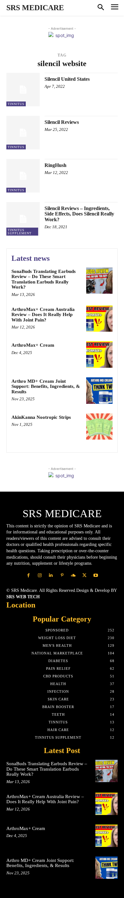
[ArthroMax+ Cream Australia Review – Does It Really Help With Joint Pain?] (99, 319)
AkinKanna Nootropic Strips (41, 417)
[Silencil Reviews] (23, 132)
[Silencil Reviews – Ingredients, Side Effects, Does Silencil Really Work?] (23, 219)
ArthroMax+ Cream (32, 345)
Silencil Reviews (62, 122)
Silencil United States (67, 79)
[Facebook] (28, 575)
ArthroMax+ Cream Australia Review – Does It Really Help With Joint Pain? (43, 314)
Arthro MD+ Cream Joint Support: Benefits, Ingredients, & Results (45, 386)
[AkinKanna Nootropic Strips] (99, 426)
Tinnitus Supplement (19, 231)
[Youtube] (96, 575)
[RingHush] (23, 175)
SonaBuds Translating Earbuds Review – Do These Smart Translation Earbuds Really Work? (43, 279)
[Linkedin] (51, 575)
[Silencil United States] (23, 89)
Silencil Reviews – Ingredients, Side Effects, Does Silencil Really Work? (79, 214)
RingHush (55, 165)
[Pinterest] (62, 575)
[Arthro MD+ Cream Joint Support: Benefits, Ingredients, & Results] (99, 390)
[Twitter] (84, 575)
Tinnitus (16, 104)
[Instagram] (40, 575)
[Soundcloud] (73, 575)
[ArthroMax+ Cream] (99, 354)
